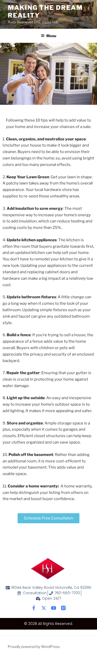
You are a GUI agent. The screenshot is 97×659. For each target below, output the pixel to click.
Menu (51, 36)
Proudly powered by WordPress (34, 646)
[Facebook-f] (34, 608)
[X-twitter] (43, 608)
